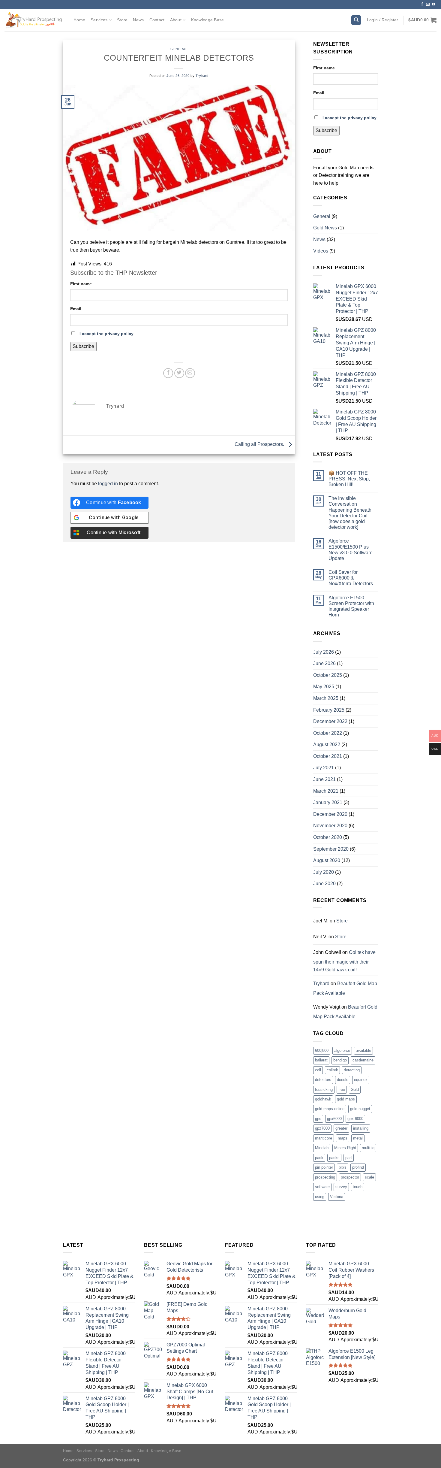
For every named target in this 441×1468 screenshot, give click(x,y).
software (322, 1187)
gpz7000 (322, 1128)
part (348, 1157)
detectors (323, 1079)
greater (341, 1128)
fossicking (324, 1089)
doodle (342, 1079)
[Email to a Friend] (190, 373)
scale (369, 1177)
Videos (320, 250)
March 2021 (325, 791)
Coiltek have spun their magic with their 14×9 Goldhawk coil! (344, 961)
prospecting (325, 1177)
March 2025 (325, 698)
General (178, 49)
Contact (157, 19)
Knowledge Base (207, 19)
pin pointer (324, 1167)
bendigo (340, 1060)
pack (319, 1157)
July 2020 (323, 872)
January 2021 (327, 802)
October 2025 (327, 675)
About (176, 19)
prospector (350, 1177)
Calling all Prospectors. (260, 444)
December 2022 (330, 721)
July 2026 (323, 652)
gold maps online (329, 1108)
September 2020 (331, 849)
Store (122, 19)
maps (342, 1138)
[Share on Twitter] (179, 373)
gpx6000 (334, 1118)
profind (358, 1167)
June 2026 (324, 663)
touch (357, 1187)
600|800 (321, 1050)
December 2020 (330, 814)
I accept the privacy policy (107, 333)
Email (75, 308)
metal (358, 1138)
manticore (323, 1138)
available (363, 1050)
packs (334, 1157)
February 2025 (328, 710)
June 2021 (324, 779)
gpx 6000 (355, 1118)
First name (81, 283)
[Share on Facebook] (168, 373)
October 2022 (327, 733)
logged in (108, 483)
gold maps (346, 1099)
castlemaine (363, 1060)
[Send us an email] (428, 4)
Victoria (336, 1196)
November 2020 (330, 825)
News (138, 19)
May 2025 (323, 686)
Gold (355, 1089)
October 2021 (327, 756)
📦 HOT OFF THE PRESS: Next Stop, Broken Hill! (349, 479)
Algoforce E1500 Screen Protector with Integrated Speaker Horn (351, 606)
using (319, 1196)
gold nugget (360, 1108)
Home (79, 19)
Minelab (321, 1148)
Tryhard (202, 75)
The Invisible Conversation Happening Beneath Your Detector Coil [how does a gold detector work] (349, 513)
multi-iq (368, 1148)
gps (318, 1118)
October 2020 (327, 837)
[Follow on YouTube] (433, 4)
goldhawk (323, 1099)
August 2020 (326, 860)
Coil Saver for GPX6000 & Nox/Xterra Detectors (350, 578)
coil (318, 1070)
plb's (342, 1167)
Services (99, 19)
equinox (361, 1079)
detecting (352, 1070)
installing (360, 1128)
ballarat (321, 1060)
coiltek (332, 1070)
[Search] (356, 20)
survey (341, 1187)
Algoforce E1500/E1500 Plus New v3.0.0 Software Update (350, 549)
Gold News (325, 227)
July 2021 (323, 767)
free (341, 1089)
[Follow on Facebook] (422, 4)
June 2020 (324, 883)
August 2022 (326, 744)
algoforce (342, 1050)
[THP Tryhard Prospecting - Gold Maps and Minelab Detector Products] (34, 20)
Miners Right (345, 1148)
